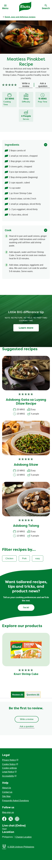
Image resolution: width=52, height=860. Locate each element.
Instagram (17, 819)
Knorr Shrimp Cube (26, 674)
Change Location (23, 837)
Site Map (6, 796)
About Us (6, 788)
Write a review (26, 719)
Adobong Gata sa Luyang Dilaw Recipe (26, 401)
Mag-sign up (8, 812)
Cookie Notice (9, 764)
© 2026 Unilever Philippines (20, 847)
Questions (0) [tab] (33, 695)
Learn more (26, 327)
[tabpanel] (26, 718)
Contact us (7, 792)
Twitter (11, 819)
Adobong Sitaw (26, 464)
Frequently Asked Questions (15, 800)
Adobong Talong (26, 525)
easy (37, 558)
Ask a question (27, 726)
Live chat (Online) (14, 826)
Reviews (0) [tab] (17, 695)
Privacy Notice (9, 760)
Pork (24, 558)
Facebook (4, 819)
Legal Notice (8, 772)
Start (4, 829)
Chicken (9, 558)
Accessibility (8, 776)
